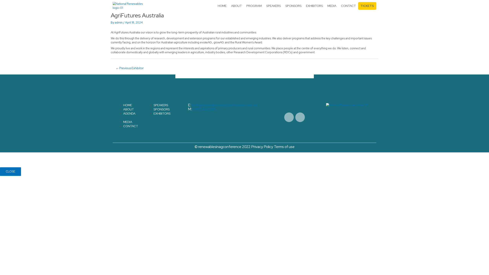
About (236, 6)
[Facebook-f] (289, 117)
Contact (348, 6)
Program (254, 6)
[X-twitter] (300, 117)
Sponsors (293, 6)
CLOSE (10, 171)
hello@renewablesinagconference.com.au (224, 105)
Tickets (367, 6)
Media (331, 6)
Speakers (273, 6)
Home (222, 6)
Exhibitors (314, 6)
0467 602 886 (204, 109)
